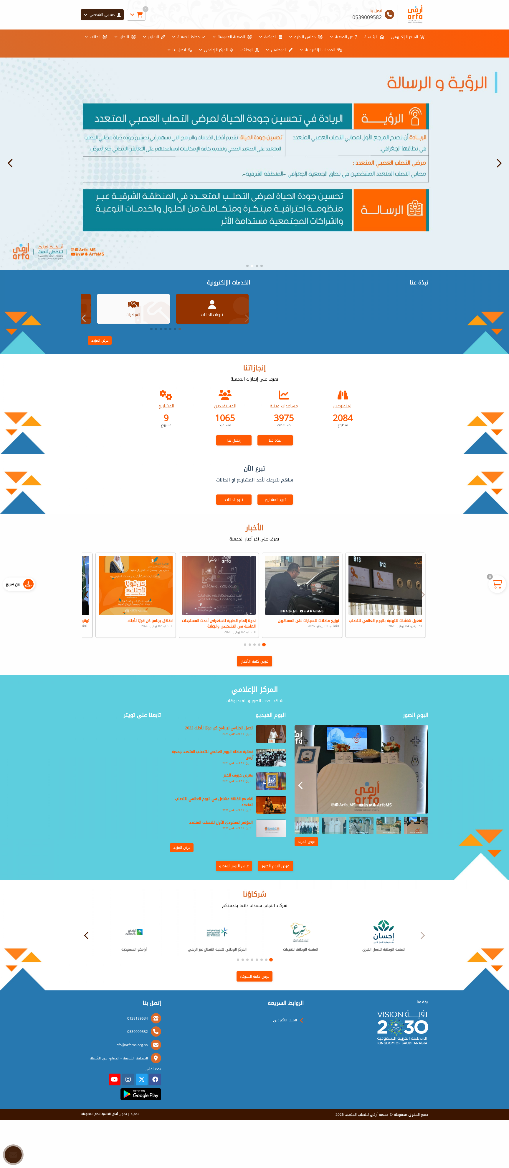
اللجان (124, 37)
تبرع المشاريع (275, 499)
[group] (361, 769)
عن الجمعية (344, 37)
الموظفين (279, 50)
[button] (10, 163)
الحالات (95, 37)
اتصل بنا (179, 50)
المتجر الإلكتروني (404, 37)
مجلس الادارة (305, 37)
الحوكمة (270, 37)
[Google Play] (140, 1094)
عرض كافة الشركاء (254, 976)
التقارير (153, 37)
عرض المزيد (99, 340)
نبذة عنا (275, 440)
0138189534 (137, 1018)
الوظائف (246, 50)
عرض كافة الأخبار (254, 661)
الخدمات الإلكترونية (320, 50)
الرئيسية (371, 37)
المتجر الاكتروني (285, 1020)
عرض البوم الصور (275, 866)
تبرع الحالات (234, 499)
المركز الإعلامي (216, 50)
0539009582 (137, 1031)
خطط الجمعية (188, 37)
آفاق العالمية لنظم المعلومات (99, 1114)
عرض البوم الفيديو (234, 866)
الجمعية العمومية (231, 37)
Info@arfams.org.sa (131, 1045)
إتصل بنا (234, 440)
